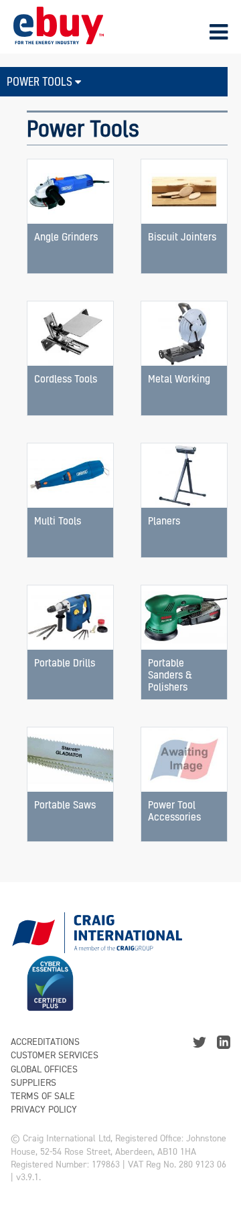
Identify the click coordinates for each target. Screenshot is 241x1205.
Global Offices (44, 1069)
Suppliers (33, 1082)
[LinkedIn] (223, 1041)
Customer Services (54, 1055)
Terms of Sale (43, 1096)
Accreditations (45, 1042)
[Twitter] (199, 1041)
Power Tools (41, 81)
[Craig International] (96, 927)
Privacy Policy (44, 1109)
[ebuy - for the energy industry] (58, 24)
